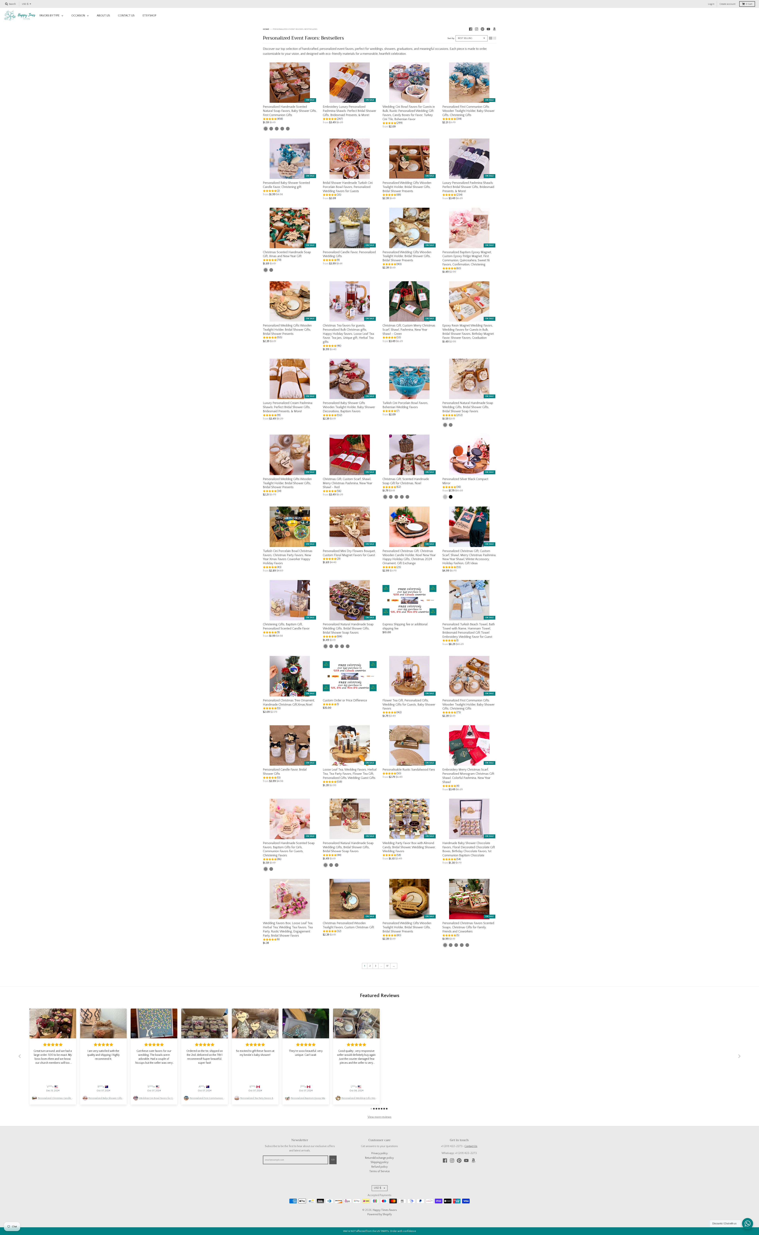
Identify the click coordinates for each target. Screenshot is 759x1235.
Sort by (450, 38)
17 (387, 966)
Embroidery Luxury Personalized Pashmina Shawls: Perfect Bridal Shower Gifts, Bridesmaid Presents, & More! (349, 111)
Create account (727, 4)
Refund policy (379, 1166)
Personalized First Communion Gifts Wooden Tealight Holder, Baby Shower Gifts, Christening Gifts (468, 111)
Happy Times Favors (385, 1210)
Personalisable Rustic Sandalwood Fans (408, 769)
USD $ (25, 4)
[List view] (494, 38)
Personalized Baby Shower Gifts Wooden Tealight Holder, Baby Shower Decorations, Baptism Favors (349, 407)
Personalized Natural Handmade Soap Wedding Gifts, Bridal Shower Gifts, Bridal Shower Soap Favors (467, 407)
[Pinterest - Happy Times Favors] (482, 29)
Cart (749, 4)
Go (333, 1160)
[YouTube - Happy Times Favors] (488, 29)
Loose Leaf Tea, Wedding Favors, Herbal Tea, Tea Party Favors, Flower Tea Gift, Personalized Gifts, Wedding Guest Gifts (350, 774)
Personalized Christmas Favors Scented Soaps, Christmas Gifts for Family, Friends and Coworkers (468, 927)
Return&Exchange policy (379, 1158)
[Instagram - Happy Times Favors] (476, 29)
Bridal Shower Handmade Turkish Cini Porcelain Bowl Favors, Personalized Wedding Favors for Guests (348, 187)
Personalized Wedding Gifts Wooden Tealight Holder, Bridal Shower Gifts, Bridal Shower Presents (406, 187)
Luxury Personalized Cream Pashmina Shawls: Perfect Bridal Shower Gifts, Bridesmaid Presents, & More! (287, 407)
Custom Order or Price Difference (345, 700)
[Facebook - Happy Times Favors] (470, 29)
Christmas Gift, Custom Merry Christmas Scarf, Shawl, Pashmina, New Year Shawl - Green (408, 330)
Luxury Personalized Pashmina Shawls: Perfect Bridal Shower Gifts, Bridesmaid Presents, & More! (468, 187)
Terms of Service (379, 1171)
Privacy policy (379, 1153)
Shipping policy (379, 1162)
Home (266, 29)
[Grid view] (490, 38)
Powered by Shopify (379, 1214)
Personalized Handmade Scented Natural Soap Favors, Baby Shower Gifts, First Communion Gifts (290, 111)
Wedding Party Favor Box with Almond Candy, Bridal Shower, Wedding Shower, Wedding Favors (408, 847)
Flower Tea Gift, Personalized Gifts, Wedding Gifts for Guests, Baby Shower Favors (408, 704)
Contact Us (470, 1146)
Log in (711, 4)
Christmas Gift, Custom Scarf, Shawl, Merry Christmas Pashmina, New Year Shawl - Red (347, 483)
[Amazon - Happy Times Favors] (494, 29)
